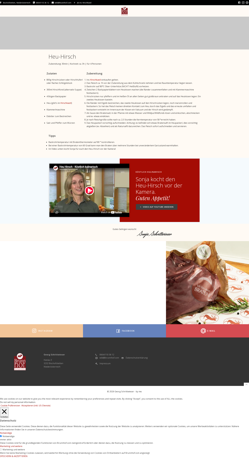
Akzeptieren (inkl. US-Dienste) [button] (35, 405)
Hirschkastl (65, 103)
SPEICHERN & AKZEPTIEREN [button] (13, 456)
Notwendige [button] (6, 433)
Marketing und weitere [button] (11, 446)
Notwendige (9, 436)
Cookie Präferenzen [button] (10, 405)
